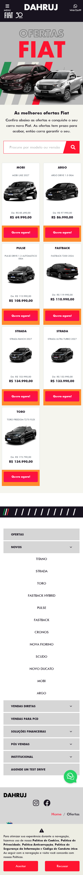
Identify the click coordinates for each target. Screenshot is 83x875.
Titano (41, 559)
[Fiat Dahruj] (41, 7)
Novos (16, 547)
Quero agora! (21, 232)
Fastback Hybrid (41, 595)
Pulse (41, 608)
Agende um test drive (28, 769)
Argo (41, 693)
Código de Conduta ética (60, 848)
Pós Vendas (20, 744)
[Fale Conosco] (70, 777)
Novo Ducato (42, 669)
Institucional (22, 757)
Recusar (62, 866)
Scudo (41, 656)
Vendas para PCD (24, 719)
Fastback (41, 620)
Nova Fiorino (41, 644)
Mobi (41, 681)
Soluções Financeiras (28, 731)
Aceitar (21, 866)
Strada (41, 571)
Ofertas (17, 534)
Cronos (42, 632)
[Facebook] (47, 803)
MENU (7, 10)
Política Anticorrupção (37, 844)
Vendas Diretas (23, 706)
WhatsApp (75, 10)
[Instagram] (36, 803)
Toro (41, 583)
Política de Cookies (46, 840)
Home (56, 814)
